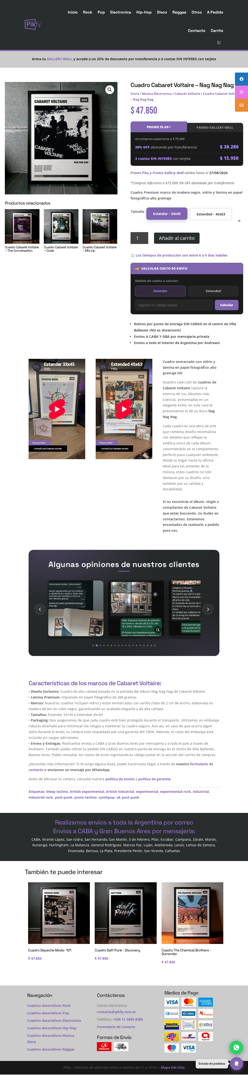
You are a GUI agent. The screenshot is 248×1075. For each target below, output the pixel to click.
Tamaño (137, 211)
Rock (87, 12)
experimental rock (175, 791)
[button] (109, 89)
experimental (147, 791)
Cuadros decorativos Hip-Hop (52, 1028)
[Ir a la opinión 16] (147, 645)
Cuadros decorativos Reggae (50, 1049)
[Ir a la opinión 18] (155, 645)
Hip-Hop (144, 12)
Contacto (196, 30)
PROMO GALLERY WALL (215, 127)
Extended (213, 291)
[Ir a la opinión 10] (126, 645)
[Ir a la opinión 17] (151, 645)
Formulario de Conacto (116, 1026)
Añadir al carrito (177, 238)
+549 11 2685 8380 (128, 1019)
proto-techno (85, 797)
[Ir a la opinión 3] (100, 645)
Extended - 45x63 (211, 214)
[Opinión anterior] (40, 609)
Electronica (120, 12)
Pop (101, 12)
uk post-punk (127, 797)
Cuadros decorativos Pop (48, 1013)
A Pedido (215, 12)
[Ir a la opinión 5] (107, 645)
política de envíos (120, 779)
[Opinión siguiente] (208, 609)
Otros (197, 12)
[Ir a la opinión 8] (118, 645)
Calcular (226, 305)
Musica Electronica (157, 93)
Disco (162, 12)
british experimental (87, 791)
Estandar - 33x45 (167, 213)
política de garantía (154, 779)
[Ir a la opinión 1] (93, 645)
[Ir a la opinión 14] (140, 645)
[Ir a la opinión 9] (122, 645)
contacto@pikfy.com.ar (116, 1011)
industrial (201, 791)
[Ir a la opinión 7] (115, 645)
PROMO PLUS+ (159, 127)
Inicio (73, 12)
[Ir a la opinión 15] (144, 645)
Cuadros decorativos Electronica (54, 1020)
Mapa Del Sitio (173, 1067)
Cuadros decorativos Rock (49, 1005)
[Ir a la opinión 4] (104, 645)
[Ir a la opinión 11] (129, 645)
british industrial (120, 791)
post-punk (63, 797)
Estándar (160, 291)
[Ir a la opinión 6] (111, 645)
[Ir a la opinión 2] (97, 645)
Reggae (179, 12)
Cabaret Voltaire (187, 93)
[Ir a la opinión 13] (137, 645)
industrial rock (41, 797)
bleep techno (57, 791)
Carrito (217, 30)
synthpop (107, 797)
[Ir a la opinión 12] (133, 645)
